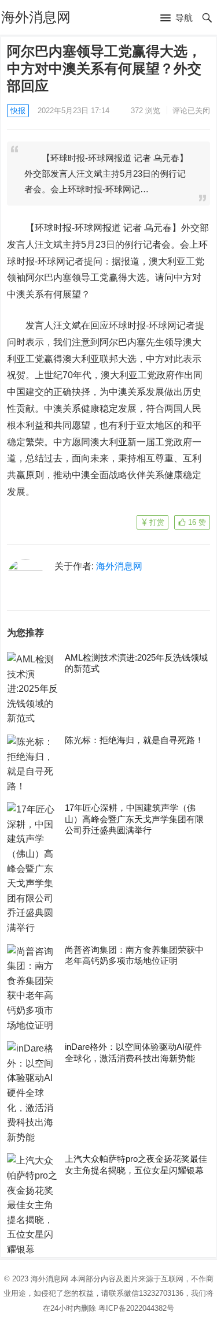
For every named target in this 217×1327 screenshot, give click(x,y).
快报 (17, 110)
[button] (176, 18)
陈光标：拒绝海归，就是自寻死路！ (134, 740)
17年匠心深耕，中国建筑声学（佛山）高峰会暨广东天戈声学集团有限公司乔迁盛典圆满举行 (134, 819)
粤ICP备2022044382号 (136, 1308)
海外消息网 (36, 17)
